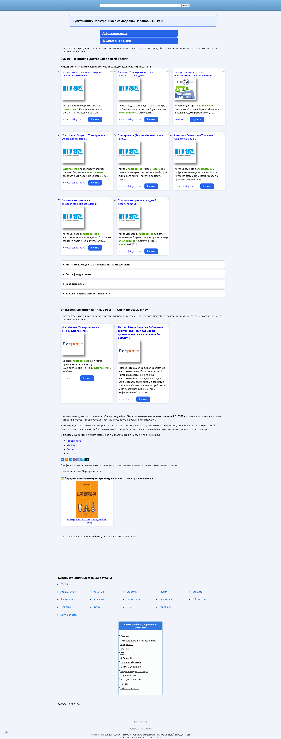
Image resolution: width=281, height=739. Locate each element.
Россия (64, 584)
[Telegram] (79, 459)
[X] (87, 459)
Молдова (99, 599)
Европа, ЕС (166, 607)
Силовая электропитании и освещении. (79, 202)
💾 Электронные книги (116, 40)
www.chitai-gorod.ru (74, 119)
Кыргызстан (67, 599)
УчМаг (70, 453)
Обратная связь (129, 688)
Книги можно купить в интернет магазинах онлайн (98, 264)
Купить (95, 119)
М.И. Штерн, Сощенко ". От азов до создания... (84, 137)
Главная (125, 636)
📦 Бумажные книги (114, 33)
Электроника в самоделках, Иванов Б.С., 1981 (87, 521)
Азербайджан (68, 591)
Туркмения (166, 599)
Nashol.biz (97, 734)
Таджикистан (133, 599)
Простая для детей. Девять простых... (137, 202)
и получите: (88, 293)
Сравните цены (75, 284)
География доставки (78, 274)
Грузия (163, 591)
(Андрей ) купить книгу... (140, 137)
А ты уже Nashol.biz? (131, 679)
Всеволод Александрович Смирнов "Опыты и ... (82, 73)
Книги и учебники (130, 666)
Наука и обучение (130, 662)
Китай (97, 607)
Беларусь (131, 591)
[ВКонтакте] (62, 459)
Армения (99, 591)
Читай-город (74, 440)
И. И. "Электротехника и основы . (80, 329)
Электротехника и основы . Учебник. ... (193, 73)
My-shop (71, 445)
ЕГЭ (122, 653)
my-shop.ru (181, 119)
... (111, 70)
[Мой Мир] (70, 459)
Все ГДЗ (124, 649)
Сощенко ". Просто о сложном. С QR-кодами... (138, 73)
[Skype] (83, 459)
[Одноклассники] (66, 459)
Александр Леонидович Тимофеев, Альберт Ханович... (194, 137)
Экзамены (126, 657)
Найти (124, 684)
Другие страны (68, 614)
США (129, 607)
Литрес (71, 449)
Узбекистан (199, 599)
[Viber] (75, 459)
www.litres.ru (70, 378)
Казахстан (198, 591)
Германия (66, 607)
